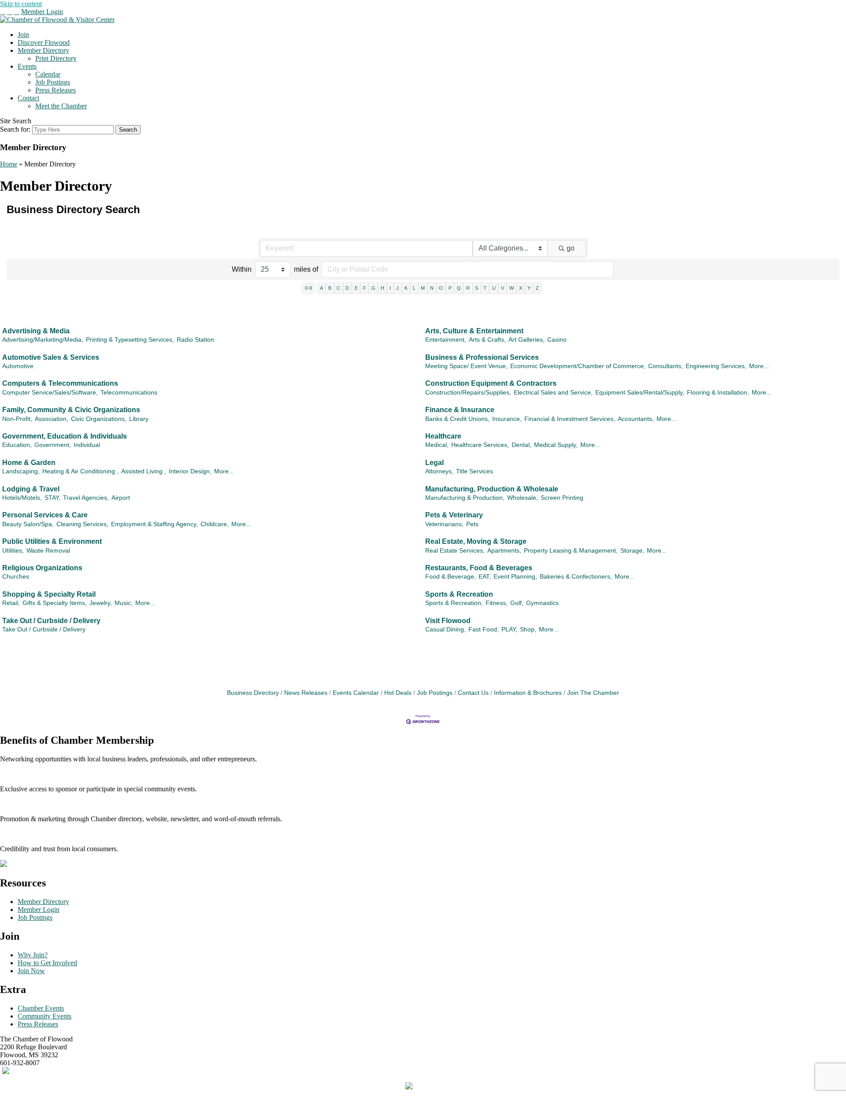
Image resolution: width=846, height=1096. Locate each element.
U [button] (494, 288)
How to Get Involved (47, 963)
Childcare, (214, 524)
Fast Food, (483, 629)
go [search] (571, 248)
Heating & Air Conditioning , (80, 471)
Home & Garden (29, 462)
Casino (557, 339)
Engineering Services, (716, 366)
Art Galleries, (526, 339)
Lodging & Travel (30, 489)
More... (759, 366)
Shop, (528, 629)
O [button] (441, 288)
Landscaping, (21, 471)
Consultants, (665, 366)
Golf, (516, 603)
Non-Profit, (17, 419)
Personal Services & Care (45, 515)
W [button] (511, 288)
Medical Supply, (556, 445)
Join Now (31, 970)
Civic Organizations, (98, 419)
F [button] (364, 288)
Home (8, 164)
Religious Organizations (42, 568)
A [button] (321, 288)
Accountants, (636, 419)
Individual (87, 445)
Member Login (42, 11)
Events (27, 66)
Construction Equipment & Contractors (491, 383)
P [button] (450, 288)
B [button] (329, 288)
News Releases (305, 693)
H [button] (382, 288)
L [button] (414, 288)
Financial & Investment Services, (569, 419)
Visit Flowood (448, 620)
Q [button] (459, 288)
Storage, (632, 550)
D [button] (347, 288)
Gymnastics (542, 603)
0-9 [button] (308, 288)
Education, (17, 445)
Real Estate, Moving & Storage (476, 541)
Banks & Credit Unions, (457, 419)
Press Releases (55, 90)
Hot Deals (398, 693)
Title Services (474, 471)
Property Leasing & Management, (571, 550)
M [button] (423, 288)
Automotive (17, 366)
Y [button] (529, 288)
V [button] (502, 288)
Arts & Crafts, (487, 339)
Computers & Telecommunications (60, 383)
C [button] (338, 288)
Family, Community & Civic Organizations (71, 409)
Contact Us (473, 693)
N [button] (432, 288)
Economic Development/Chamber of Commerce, (578, 366)
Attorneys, (439, 471)
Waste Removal (48, 550)
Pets (472, 524)
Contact (28, 98)
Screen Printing (562, 497)
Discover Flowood (44, 42)
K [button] (406, 288)
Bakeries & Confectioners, (576, 576)
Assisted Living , (143, 471)
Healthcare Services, (480, 445)
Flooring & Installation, (718, 392)
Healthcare (443, 436)
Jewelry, (100, 603)
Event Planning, (515, 576)
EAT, (485, 576)
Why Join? (33, 955)
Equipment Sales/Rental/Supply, (639, 392)
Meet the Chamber (61, 106)
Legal (434, 462)
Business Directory (253, 693)
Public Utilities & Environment (52, 541)
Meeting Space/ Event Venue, (466, 366)
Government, (52, 445)
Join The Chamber (593, 693)
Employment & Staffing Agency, (154, 524)
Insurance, (507, 419)
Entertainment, (445, 339)
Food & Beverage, (450, 576)
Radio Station (195, 339)
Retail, (11, 603)
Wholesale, (522, 497)
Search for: (15, 129)
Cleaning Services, (82, 524)
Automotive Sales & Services (50, 357)
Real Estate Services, (455, 550)
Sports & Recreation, (454, 603)
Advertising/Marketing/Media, (42, 339)
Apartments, (504, 550)
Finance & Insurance (459, 409)
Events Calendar (356, 693)
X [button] (520, 288)
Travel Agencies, (86, 497)
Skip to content (21, 3)
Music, (124, 603)
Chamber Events (41, 1008)
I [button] (390, 288)
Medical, (437, 445)
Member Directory (43, 50)
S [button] (476, 288)
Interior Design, (190, 471)
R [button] (468, 288)
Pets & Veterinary (454, 515)
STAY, (52, 497)
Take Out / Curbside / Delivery (51, 620)
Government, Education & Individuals (64, 436)
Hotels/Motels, (22, 497)
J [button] (397, 288)
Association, (51, 419)
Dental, (521, 445)
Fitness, (497, 603)
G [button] (373, 288)
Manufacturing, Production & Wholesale (491, 489)
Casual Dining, (445, 629)
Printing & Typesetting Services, (130, 339)
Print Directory (56, 58)
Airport (120, 497)
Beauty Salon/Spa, (28, 524)
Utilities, (13, 550)
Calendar (47, 74)
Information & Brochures (528, 693)
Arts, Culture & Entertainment (474, 331)
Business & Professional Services (482, 357)
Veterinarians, (444, 524)
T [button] (484, 288)
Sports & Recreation (459, 594)
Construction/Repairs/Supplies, (468, 392)
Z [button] (537, 288)
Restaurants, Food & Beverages (478, 568)
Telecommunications (128, 392)
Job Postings (52, 82)
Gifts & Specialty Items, (54, 603)
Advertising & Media (36, 331)
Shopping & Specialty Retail (49, 594)
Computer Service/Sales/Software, (50, 392)
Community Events (44, 1016)
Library (138, 419)
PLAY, (509, 629)
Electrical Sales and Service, (553, 392)
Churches (15, 576)
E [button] (356, 288)
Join (23, 34)
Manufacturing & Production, (465, 497)
